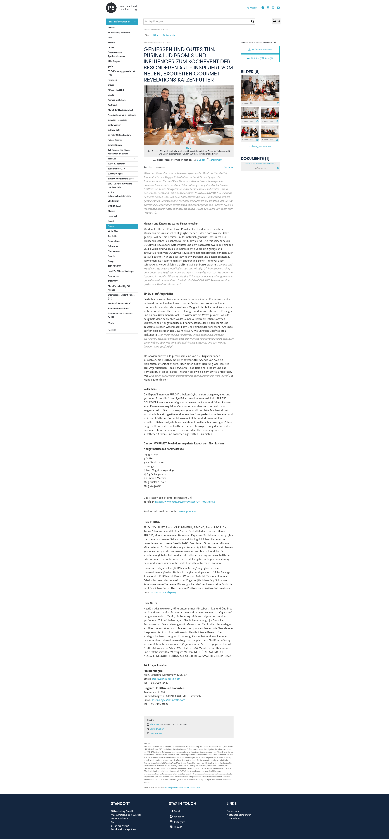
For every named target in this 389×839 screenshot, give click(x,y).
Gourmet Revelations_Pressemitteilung (260, 164)
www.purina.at (188, 511)
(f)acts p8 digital (115, 174)
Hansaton (112, 80)
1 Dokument (216, 160)
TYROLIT (112, 159)
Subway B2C (114, 130)
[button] (276, 21)
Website (252, 8)
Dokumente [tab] (169, 35)
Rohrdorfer (113, 246)
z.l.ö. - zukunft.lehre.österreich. (119, 194)
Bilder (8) (250, 72)
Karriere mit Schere (117, 100)
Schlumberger (114, 125)
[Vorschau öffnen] (189, 115)
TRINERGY (113, 281)
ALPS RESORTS (114, 266)
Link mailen (156, 733)
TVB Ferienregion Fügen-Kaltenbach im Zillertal (119, 152)
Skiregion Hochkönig (117, 120)
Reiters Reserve (115, 140)
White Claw (113, 231)
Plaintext (227, 167)
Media (111, 323)
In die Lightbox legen (262, 58)
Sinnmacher (113, 276)
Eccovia (111, 256)
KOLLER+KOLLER (116, 90)
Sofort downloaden (261, 50)
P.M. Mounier (114, 251)
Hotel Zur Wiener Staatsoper (121, 271)
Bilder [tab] (156, 35)
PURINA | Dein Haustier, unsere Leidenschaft (182, 788)
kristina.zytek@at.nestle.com (168, 700)
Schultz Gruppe (115, 145)
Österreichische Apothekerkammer (116, 55)
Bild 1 (188, 148)
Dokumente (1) (255, 159)
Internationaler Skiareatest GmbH (120, 315)
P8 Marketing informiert (119, 33)
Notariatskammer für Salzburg (122, 115)
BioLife (111, 95)
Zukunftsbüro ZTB (116, 169)
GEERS (111, 48)
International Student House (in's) (121, 297)
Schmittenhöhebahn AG (119, 309)
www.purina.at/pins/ (163, 592)
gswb (110, 66)
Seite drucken (157, 729)
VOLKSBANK (113, 201)
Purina (111, 226)
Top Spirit (112, 236)
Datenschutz (233, 818)
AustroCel (112, 105)
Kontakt (112, 330)
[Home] (121, 7)
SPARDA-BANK (114, 206)
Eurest (111, 221)
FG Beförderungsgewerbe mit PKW (121, 73)
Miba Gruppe (114, 61)
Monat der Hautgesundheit (120, 110)
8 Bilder (201, 160)
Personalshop (114, 241)
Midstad (111, 43)
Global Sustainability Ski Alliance (119, 288)
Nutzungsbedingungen (239, 815)
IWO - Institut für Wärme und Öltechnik (120, 186)
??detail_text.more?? (260, 146)
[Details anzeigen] (278, 103)
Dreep (111, 261)
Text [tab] (147, 35)
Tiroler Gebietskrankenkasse (121, 179)
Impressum (233, 811)
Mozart (111, 211)
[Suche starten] (252, 21)
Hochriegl (112, 216)
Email (176, 811)
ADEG (110, 38)
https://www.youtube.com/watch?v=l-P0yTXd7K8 (185, 502)
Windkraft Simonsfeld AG (119, 304)
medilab (111, 28)
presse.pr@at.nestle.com (165, 679)
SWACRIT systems (116, 164)
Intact (111, 85)
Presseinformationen (119, 22)
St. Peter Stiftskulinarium (119, 135)
